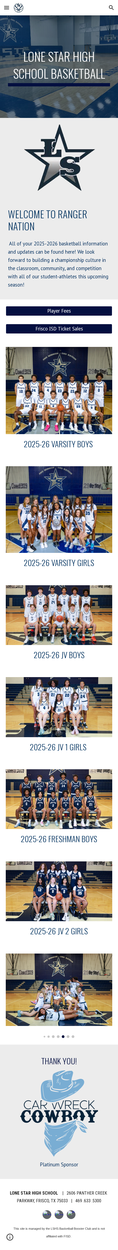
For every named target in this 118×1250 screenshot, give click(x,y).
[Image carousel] (59, 996)
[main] (59, 67)
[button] (6, 7)
